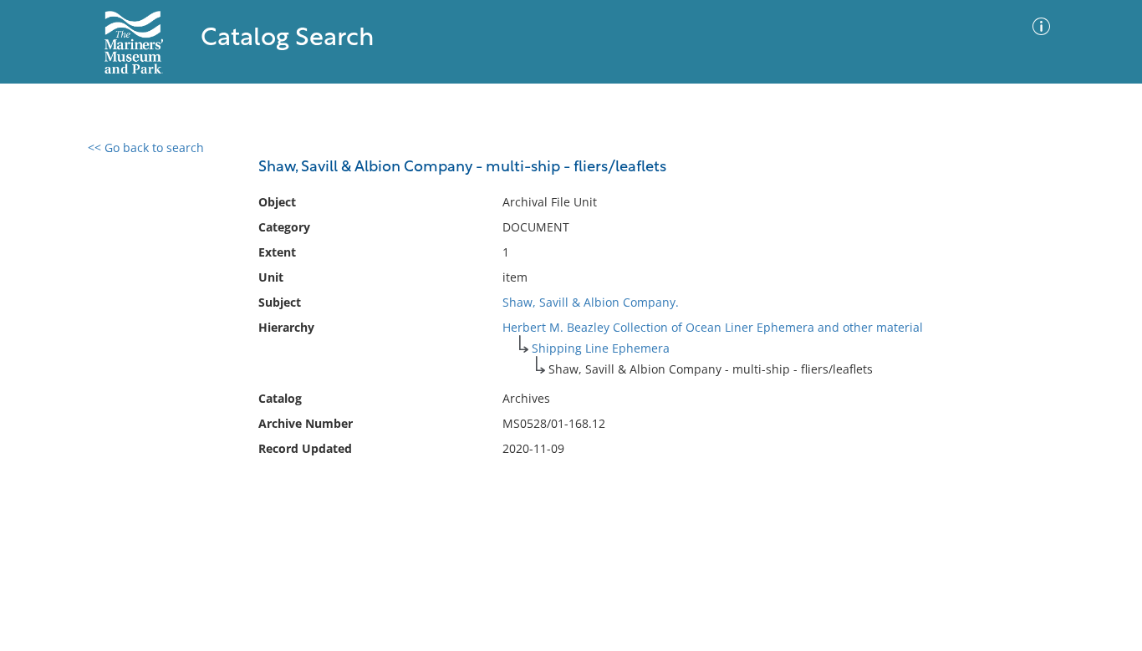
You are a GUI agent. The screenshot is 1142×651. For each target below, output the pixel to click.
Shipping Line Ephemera (601, 348)
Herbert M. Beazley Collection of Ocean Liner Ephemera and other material (712, 327)
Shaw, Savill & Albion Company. (590, 302)
